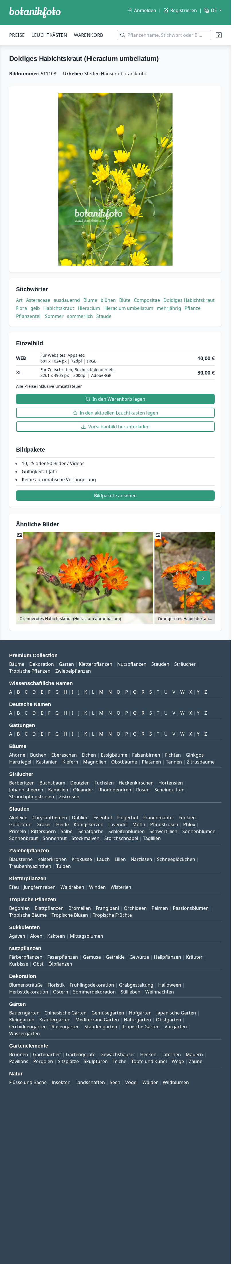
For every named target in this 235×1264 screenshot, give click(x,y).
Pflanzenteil (29, 316)
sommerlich (80, 316)
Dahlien (80, 817)
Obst (38, 964)
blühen (108, 300)
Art (19, 300)
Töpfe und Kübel (149, 1061)
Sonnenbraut (23, 838)
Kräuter (194, 957)
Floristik (56, 985)
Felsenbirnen (146, 755)
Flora (21, 308)
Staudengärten (101, 1026)
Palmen (160, 908)
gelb (35, 308)
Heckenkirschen (136, 783)
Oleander (83, 790)
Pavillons (18, 1061)
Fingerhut (127, 817)
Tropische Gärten (141, 1026)
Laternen (171, 1054)
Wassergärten (24, 1033)
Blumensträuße (26, 985)
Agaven (17, 936)
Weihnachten (159, 992)
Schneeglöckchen (176, 859)
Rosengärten (66, 1026)
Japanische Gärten (176, 1013)
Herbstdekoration (28, 992)
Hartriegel (20, 762)
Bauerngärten (24, 1013)
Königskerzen (88, 824)
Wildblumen (176, 1082)
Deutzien (80, 783)
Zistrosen (69, 796)
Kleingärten (21, 1019)
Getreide (115, 957)
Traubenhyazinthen (30, 866)
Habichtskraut (58, 308)
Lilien (120, 859)
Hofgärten (140, 1013)
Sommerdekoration (94, 992)
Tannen (174, 762)
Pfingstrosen (164, 824)
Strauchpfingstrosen (31, 796)
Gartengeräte (80, 1054)
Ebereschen (64, 755)
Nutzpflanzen (131, 664)
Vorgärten (175, 1026)
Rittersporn (43, 831)
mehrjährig (169, 308)
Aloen (36, 936)
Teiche (119, 1061)
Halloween (169, 985)
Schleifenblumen (126, 831)
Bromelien (79, 908)
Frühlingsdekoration (92, 985)
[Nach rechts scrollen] (203, 578)
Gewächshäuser (117, 1054)
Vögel (131, 1082)
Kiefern (70, 762)
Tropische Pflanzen (29, 671)
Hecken (148, 1054)
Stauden (160, 664)
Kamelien (58, 790)
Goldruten (20, 824)
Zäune (195, 1061)
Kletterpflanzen (95, 664)
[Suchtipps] (219, 35)
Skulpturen (96, 1061)
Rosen (143, 790)
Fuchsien (104, 783)
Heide (62, 824)
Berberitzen (22, 783)
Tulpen (63, 866)
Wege (178, 1061)
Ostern (60, 992)
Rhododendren (114, 790)
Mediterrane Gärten (97, 1019)
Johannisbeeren (26, 790)
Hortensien (170, 783)
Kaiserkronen (52, 859)
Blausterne (21, 859)
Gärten (66, 664)
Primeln (17, 831)
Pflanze (193, 308)
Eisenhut (102, 817)
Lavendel (118, 824)
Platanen (151, 762)
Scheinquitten (169, 790)
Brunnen (18, 1054)
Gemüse (92, 957)
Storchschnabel (121, 838)
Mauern (194, 1054)
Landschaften (90, 1082)
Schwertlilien (163, 831)
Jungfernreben (40, 887)
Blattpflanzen (49, 908)
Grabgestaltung (136, 985)
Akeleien (18, 817)
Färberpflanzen (25, 957)
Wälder (150, 1082)
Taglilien (152, 838)
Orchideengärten (28, 1026)
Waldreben (72, 887)
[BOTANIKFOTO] (35, 12)
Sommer (54, 316)
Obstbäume (124, 762)
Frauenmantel (158, 817)
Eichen (89, 755)
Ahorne (17, 755)
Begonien (19, 908)
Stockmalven (85, 838)
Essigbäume (114, 755)
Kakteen (56, 936)
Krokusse (82, 859)
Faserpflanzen (62, 957)
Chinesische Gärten (65, 1013)
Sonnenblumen (199, 831)
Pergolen (43, 1061)
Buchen (38, 755)
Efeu (14, 887)
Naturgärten (137, 1019)
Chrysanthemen (49, 817)
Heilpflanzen (167, 957)
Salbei (67, 831)
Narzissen (141, 859)
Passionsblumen (191, 908)
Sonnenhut (55, 838)
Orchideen (135, 908)
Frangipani (107, 908)
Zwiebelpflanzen (73, 671)
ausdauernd (67, 300)
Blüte (124, 300)
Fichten (173, 755)
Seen (115, 1082)
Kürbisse (18, 964)
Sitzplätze (68, 1061)
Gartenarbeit (47, 1054)
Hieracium (89, 308)
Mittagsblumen (86, 936)
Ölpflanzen (60, 964)
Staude (103, 316)
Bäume (16, 664)
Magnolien (94, 762)
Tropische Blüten (70, 915)
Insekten (61, 1082)
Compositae (147, 300)
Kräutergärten (54, 1019)
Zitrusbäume (201, 762)
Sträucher (185, 664)
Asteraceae (38, 300)
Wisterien (121, 887)
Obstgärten (168, 1019)
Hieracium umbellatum (128, 308)
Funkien (187, 817)
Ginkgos (195, 755)
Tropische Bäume (28, 915)
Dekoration (41, 664)
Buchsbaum (52, 783)
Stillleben (130, 992)
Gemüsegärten (107, 1013)
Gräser (43, 824)
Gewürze (139, 957)
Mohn (138, 824)
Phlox (189, 824)
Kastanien (47, 762)
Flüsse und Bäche (28, 1082)
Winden (97, 887)
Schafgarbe (91, 831)
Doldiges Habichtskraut (189, 300)
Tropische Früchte (112, 915)
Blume (90, 300)
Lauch (103, 859)
